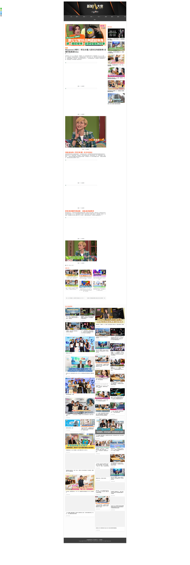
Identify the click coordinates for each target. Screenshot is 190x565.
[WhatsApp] (1, 8)
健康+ (77, 16)
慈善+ (95, 19)
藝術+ (118, 16)
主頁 (71, 16)
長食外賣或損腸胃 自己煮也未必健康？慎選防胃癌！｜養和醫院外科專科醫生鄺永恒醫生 (117, 383)
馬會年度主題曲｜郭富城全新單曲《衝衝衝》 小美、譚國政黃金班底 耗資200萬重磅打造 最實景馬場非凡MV (117, 397)
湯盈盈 (70, 265)
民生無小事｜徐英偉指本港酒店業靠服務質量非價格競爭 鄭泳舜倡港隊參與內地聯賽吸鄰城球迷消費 (117, 506)
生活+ (99, 16)
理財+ (84, 16)
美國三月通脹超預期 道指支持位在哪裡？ (95, 298)
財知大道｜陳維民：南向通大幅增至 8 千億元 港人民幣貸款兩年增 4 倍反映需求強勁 (102, 351)
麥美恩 (72, 265)
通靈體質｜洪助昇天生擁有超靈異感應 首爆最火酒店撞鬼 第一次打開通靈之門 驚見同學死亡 (87, 317)
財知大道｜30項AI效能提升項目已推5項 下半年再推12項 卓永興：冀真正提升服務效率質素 (102, 491)
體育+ (112, 16)
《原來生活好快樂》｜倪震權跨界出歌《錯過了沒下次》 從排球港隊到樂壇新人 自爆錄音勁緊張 (87, 428)
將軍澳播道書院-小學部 (70, 394)
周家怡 (67, 265)
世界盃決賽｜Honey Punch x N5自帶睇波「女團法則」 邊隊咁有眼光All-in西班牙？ (102, 386)
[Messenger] (1, 12)
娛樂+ (106, 16)
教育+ (92, 16)
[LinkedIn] (1, 14)
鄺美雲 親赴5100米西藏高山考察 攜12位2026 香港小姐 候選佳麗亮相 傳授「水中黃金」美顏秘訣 (117, 449)
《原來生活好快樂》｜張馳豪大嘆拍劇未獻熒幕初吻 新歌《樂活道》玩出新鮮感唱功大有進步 (102, 365)
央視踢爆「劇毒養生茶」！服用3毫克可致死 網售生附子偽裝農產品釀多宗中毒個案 (117, 492)
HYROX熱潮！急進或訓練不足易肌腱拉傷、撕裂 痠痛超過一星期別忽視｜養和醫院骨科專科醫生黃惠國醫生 (102, 414)
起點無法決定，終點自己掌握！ (101, 478)
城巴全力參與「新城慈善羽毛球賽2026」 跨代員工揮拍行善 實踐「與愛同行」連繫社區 (72, 317)
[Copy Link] (1, 16)
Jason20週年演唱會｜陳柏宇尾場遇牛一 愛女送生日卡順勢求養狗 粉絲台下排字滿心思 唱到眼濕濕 (87, 331)
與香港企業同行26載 (69, 427)
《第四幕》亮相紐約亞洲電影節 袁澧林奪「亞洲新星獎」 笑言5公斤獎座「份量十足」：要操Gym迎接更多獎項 (102, 464)
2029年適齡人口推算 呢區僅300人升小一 (75, 298)
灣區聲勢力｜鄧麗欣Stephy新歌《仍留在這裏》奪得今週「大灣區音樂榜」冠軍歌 (110, 324)
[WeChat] (1, 10)
